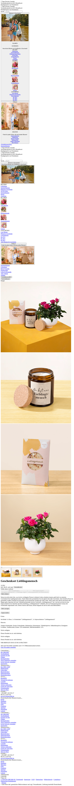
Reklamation (4, 683)
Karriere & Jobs (5, 655)
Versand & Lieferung (7, 680)
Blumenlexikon (5, 672)
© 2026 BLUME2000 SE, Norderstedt (12, 779)
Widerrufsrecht (48, 779)
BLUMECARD (5, 667)
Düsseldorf (4, 709)
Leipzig (3, 711)
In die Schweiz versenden (8, 662)
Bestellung (4, 678)
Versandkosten (18, 587)
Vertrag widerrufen (6, 685)
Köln (2, 704)
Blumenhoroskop (6, 675)
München (3, 703)
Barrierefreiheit (5, 659)
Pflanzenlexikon (5, 673)
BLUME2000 (5, 652)
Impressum (27, 779)
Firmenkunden (5, 688)
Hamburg (3, 701)
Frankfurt (3, 706)
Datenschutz (39, 779)
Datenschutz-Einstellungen (8, 781)
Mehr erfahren (5, 594)
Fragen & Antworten (7, 686)
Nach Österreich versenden (8, 660)
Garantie (3, 681)
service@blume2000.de (7, 696)
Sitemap (4, 783)
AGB (33, 779)
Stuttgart (3, 707)
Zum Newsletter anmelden (8, 647)
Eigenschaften (5, 612)
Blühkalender (4, 668)
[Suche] (5, 161)
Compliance (57, 779)
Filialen (3, 657)
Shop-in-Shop (5, 690)
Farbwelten (4, 670)
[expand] (21, 698)
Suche (2, 11)
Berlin (2, 699)
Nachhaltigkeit (5, 654)
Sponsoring (4, 663)
